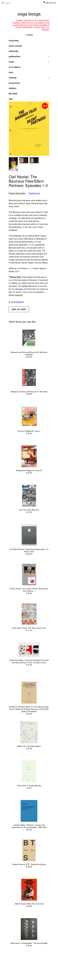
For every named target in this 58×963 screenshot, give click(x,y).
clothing (29, 77)
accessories (14, 83)
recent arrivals (15, 45)
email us (18, 295)
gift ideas (13, 93)
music (29, 61)
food (11, 72)
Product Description (17, 193)
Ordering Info (34, 193)
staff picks (13, 51)
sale (11, 98)
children (12, 88)
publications (29, 56)
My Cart (51, 2)
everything (14, 40)
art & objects (15, 67)
